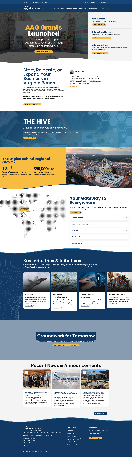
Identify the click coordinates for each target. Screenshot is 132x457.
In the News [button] (36, 2)
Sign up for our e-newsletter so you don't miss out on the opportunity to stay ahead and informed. (98, 432)
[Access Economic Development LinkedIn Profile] (27, 445)
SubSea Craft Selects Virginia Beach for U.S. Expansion (37, 392)
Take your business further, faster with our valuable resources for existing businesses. (109, 48)
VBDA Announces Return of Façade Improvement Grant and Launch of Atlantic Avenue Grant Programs (93, 393)
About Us (69, 430)
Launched (43, 30)
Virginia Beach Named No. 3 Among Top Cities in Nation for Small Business (65, 392)
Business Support (93, 8)
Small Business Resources (74, 436)
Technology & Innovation (87, 296)
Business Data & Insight (73, 439)
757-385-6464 (103, 2)
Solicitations (70, 442)
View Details (29, 306)
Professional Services (118, 295)
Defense (29, 295)
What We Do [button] (27, 2)
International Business (71, 8)
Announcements (71, 433)
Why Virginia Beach (59, 8)
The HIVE (102, 8)
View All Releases (100, 413)
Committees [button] (45, 2)
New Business (98, 19)
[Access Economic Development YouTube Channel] (24, 445)
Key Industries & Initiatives (52, 261)
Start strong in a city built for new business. (104, 21)
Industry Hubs (82, 8)
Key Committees (71, 444)
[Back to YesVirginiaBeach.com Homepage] (32, 8)
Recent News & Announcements (66, 365)
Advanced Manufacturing (60, 296)
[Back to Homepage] (32, 429)
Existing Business (100, 45)
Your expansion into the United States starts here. (106, 34)
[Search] (108, 8)
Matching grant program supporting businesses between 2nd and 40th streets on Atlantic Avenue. (43, 42)
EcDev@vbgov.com (91, 2)
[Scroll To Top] (129, 455)
